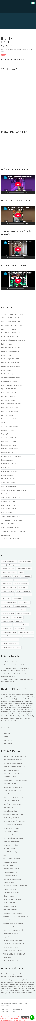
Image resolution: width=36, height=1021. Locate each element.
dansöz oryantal (7, 583)
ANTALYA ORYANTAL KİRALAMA (10, 318)
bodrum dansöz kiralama (24, 568)
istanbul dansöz (18, 598)
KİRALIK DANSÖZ (6, 467)
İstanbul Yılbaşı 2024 (7, 460)
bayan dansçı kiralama (25, 561)
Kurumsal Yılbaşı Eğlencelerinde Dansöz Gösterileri (19, 665)
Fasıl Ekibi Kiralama (7, 415)
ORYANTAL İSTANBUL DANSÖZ (10, 486)
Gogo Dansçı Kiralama (10, 661)
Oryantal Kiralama (6, 494)
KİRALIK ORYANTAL (7, 475)
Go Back (3, 55)
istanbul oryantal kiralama (21, 606)
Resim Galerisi (7, 740)
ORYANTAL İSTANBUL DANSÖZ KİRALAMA (13, 490)
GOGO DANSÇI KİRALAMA (9, 437)
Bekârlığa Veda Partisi (8, 568)
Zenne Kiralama (5, 535)
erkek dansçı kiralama (8, 591)
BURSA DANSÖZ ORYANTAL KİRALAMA (13, 340)
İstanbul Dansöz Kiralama (8, 445)
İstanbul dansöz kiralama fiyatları (11, 647)
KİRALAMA (5, 617)
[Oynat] (3, 192)
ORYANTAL (19, 621)
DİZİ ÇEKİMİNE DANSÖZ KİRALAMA (11, 385)
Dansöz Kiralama (6, 370)
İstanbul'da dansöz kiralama (10, 639)
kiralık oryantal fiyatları (23, 613)
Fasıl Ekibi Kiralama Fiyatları (9, 419)
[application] (18, 184)
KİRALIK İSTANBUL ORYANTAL (10, 471)
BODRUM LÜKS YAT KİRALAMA (10, 333)
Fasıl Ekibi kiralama (7, 595)
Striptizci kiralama (6, 512)
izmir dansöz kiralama (8, 610)
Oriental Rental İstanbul (8, 482)
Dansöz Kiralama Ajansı (8, 374)
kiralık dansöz (21, 610)
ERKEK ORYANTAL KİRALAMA (10, 411)
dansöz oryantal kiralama (9, 587)
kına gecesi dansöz (8, 621)
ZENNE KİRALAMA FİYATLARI (10, 539)
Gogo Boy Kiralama (6, 434)
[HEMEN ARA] (32, 1017)
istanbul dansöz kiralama (9, 602)
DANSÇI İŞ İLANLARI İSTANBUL (10, 348)
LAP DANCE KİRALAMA (8, 479)
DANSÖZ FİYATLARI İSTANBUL (10, 363)
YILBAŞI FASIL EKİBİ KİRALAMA (10, 527)
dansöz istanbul (26, 576)
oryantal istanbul (7, 628)
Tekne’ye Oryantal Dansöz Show (10, 516)
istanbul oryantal (7, 606)
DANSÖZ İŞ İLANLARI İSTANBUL (10, 366)
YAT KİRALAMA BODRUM (8, 524)
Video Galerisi (7, 743)
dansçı (21, 572)
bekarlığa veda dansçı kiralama (11, 565)
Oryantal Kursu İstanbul (8, 501)
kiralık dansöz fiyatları (8, 613)
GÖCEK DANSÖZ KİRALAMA (9, 426)
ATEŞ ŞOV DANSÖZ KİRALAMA (10, 321)
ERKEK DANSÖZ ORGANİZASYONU (11, 404)
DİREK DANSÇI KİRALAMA (9, 381)
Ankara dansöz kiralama (9, 561)
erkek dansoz (23, 587)
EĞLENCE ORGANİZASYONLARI (10, 389)
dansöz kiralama (7, 580)
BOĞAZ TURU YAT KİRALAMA (10, 336)
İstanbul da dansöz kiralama (10, 643)
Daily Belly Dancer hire (7, 344)
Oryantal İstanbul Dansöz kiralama (12, 636)
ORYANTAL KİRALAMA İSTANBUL (11, 497)
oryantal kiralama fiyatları (9, 632)
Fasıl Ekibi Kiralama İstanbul (23, 595)
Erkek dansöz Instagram (8, 396)
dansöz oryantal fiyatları (21, 583)
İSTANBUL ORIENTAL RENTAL (10, 449)
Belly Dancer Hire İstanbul (8, 329)
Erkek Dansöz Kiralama (8, 400)
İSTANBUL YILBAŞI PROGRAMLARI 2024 (13, 456)
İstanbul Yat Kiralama (7, 452)
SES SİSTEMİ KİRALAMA (8, 509)
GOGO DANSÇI (6, 598)
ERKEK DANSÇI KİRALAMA (9, 393)
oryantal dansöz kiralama (21, 625)
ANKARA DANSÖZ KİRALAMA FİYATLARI (13, 314)
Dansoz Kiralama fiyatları (9, 572)
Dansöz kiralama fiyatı (21, 580)
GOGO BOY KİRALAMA (7, 430)
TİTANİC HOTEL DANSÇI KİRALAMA (11, 520)
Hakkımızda (6, 733)
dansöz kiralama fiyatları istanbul (10, 378)
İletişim (5, 736)
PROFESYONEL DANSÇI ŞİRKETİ (11, 505)
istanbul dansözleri (24, 602)
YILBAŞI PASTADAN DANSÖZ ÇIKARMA (13, 531)
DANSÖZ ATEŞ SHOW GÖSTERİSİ (11, 359)
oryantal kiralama (19, 628)
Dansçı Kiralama (6, 355)
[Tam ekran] (32, 192)
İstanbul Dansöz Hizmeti (8, 441)
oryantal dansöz (7, 625)
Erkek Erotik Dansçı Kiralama (9, 408)
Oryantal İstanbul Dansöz (26, 632)
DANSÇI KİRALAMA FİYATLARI (10, 351)
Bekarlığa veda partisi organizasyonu (12, 325)
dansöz (16, 576)
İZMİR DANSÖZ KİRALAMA (9, 464)
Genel (3, 423)
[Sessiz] (30, 192)
